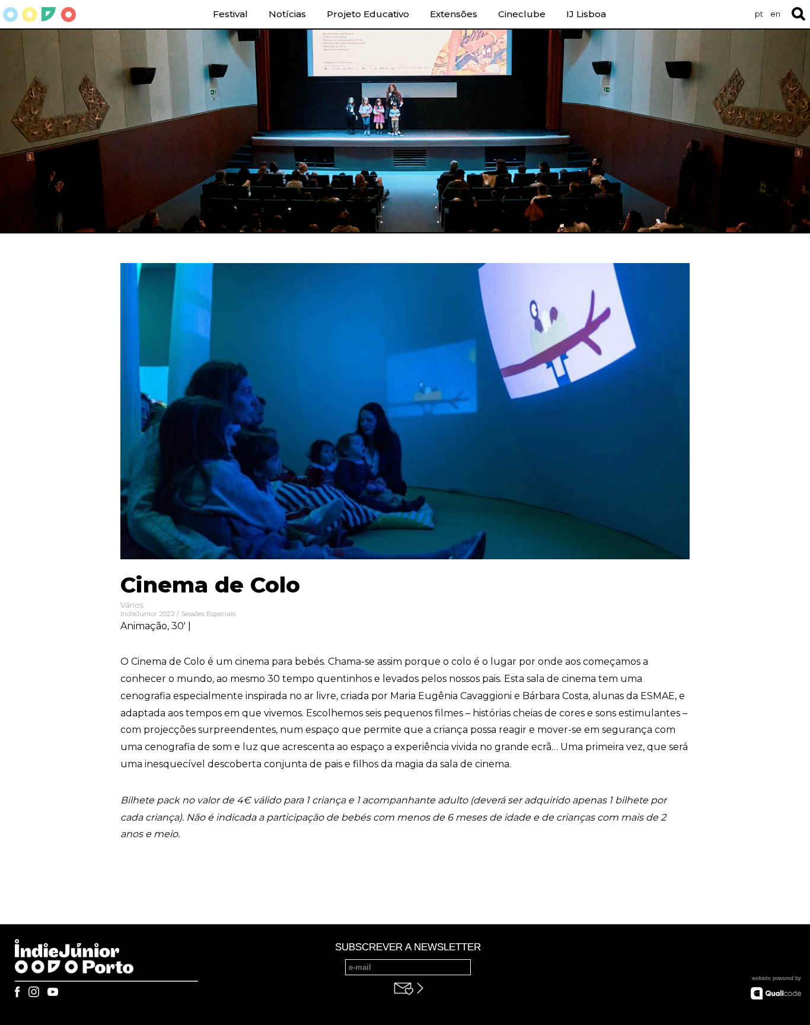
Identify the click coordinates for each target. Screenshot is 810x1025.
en (775, 13)
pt (759, 13)
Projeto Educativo (368, 14)
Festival (230, 14)
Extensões (453, 14)
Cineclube (522, 14)
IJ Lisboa (586, 14)
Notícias (287, 14)
